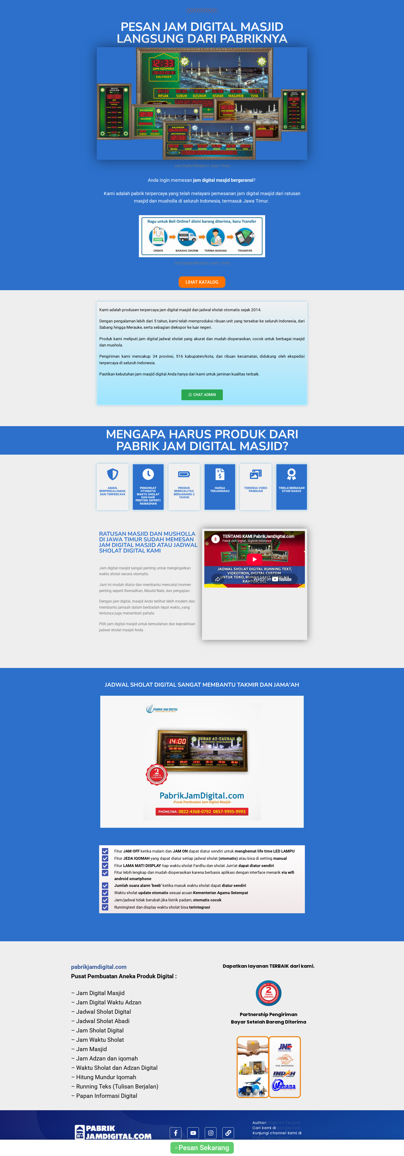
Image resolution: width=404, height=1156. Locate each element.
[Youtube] (193, 1133)
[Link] (228, 1133)
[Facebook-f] (175, 1133)
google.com (289, 1128)
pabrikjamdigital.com (99, 966)
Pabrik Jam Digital (270, 1138)
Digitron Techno (284, 1122)
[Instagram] (210, 1133)
